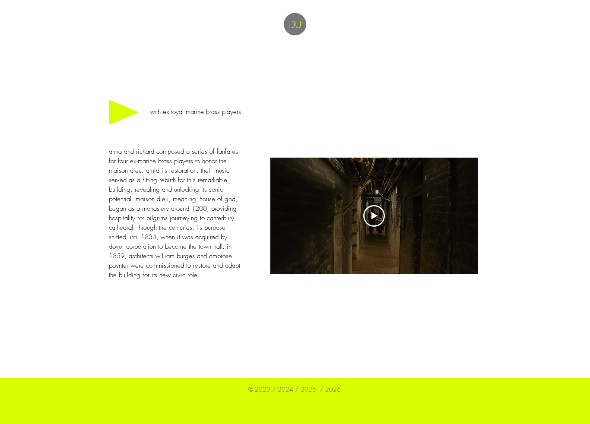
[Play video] (374, 216)
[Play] (124, 112)
